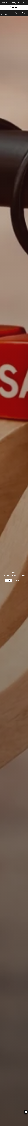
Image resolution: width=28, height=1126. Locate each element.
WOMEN (18, 580)
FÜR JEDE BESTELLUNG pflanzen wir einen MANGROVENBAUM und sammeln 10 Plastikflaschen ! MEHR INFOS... (14, 2)
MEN (9, 580)
